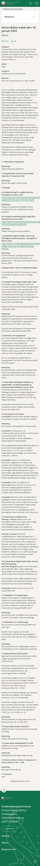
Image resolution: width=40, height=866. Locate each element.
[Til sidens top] (4, 790)
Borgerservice (8, 849)
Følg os (5, 842)
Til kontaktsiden (9, 829)
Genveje (6, 836)
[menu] (36, 3)
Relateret (9, 16)
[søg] (30, 3)
